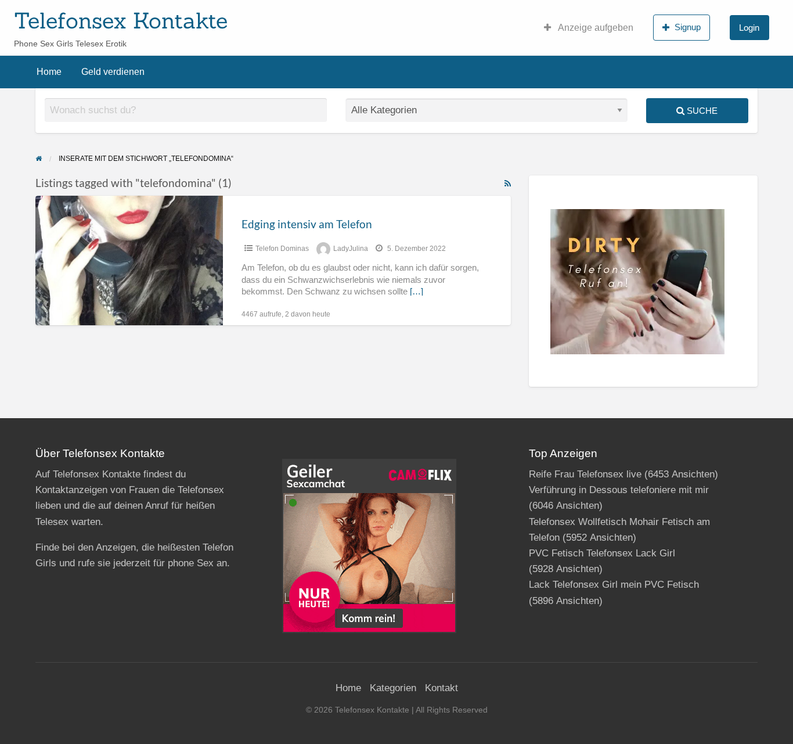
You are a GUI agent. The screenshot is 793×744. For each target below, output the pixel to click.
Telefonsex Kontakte (121, 20)
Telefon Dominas (282, 249)
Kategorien (393, 687)
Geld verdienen (113, 72)
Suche (701, 111)
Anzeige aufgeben (594, 28)
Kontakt (441, 687)
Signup (688, 27)
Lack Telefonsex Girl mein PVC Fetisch (614, 584)
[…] (416, 291)
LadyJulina (350, 249)
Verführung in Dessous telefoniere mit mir (619, 489)
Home (49, 72)
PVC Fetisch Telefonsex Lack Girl (602, 553)
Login (749, 28)
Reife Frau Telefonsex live (585, 474)
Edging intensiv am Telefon (306, 224)
